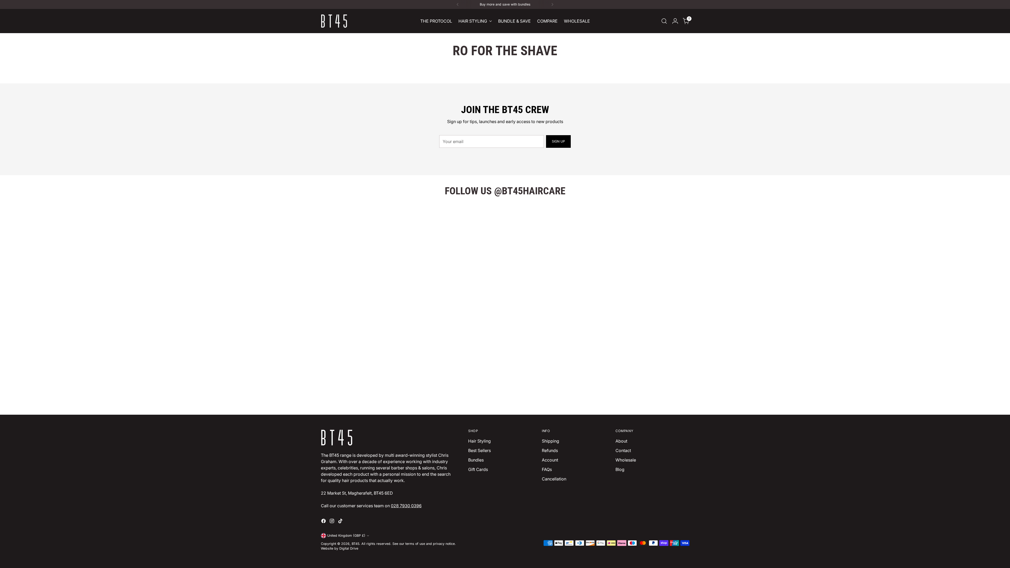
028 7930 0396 (406, 505)
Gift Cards (478, 469)
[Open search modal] (664, 21)
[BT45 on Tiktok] (341, 521)
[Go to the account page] (675, 21)
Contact (623, 450)
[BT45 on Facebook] (324, 521)
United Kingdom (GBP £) (346, 535)
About (621, 441)
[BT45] (334, 21)
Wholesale (625, 460)
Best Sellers (479, 450)
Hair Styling (479, 441)
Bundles (476, 460)
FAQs (547, 469)
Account (550, 460)
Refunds (550, 450)
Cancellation (554, 478)
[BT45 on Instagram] (332, 521)
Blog (619, 469)
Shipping (550, 441)
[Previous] (457, 4)
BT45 (355, 544)
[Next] (552, 4)
